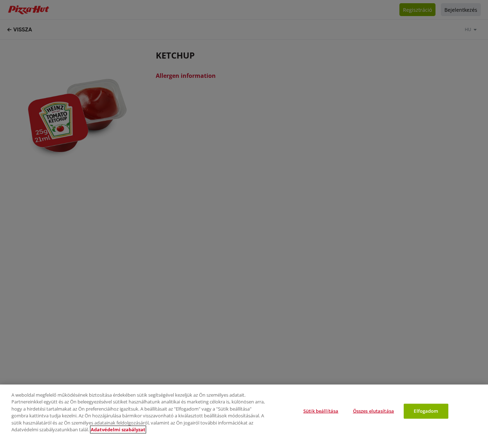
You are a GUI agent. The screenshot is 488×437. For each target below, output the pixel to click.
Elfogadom (426, 411)
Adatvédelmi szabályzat (118, 429)
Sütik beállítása (320, 411)
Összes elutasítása (373, 411)
